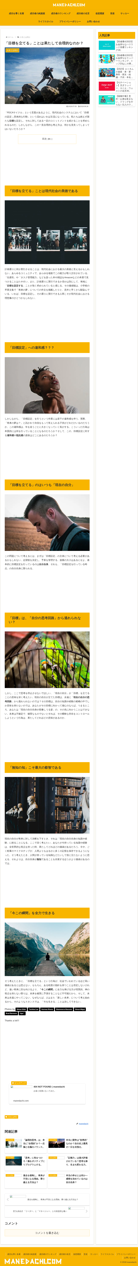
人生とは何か (12, 1117)
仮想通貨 (77, 1254)
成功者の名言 (64, 1254)
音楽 (85, 1254)
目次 (44, 139)
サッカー (94, 1254)
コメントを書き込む (47, 1232)
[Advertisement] (47, 165)
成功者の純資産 (30, 1254)
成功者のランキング (47, 1254)
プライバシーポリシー (126, 1254)
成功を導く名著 (13, 1254)
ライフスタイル (107, 1254)
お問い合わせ (129, 1258)
